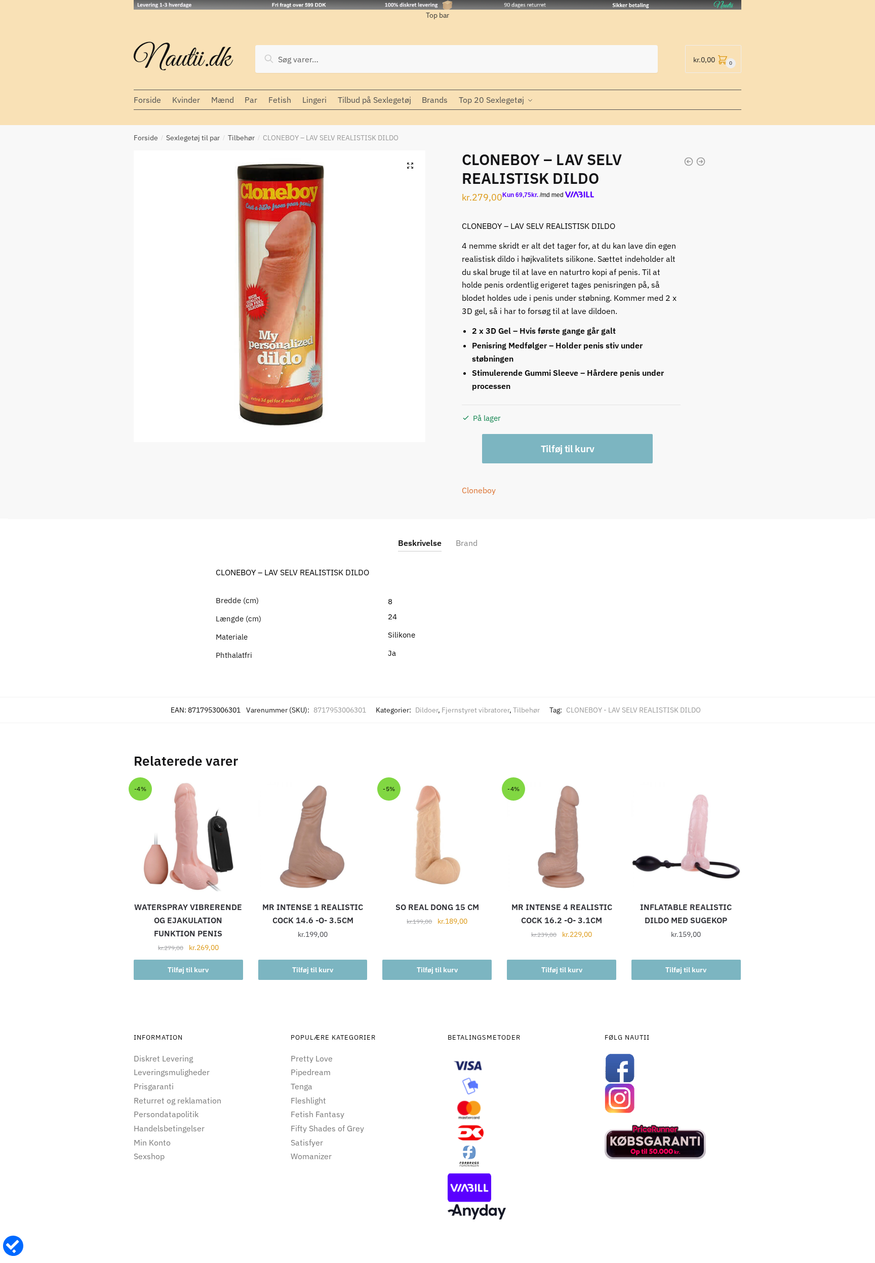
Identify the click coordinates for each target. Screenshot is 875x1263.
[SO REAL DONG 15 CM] (437, 836)
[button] (410, 165)
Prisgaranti (154, 1086)
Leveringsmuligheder (172, 1072)
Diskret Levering (163, 1058)
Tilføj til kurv (567, 449)
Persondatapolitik (166, 1114)
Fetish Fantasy (317, 1114)
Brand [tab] (467, 543)
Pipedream (311, 1072)
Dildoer (426, 710)
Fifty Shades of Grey (327, 1128)
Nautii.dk (182, 59)
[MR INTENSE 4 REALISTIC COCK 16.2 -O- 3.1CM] (561, 837)
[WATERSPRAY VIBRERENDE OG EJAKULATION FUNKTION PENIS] (188, 837)
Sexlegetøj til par (193, 137)
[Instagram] (673, 1098)
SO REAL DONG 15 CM (437, 907)
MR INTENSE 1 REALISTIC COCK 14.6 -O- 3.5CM (312, 913)
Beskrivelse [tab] (420, 543)
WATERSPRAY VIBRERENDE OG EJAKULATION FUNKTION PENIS (188, 920)
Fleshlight (308, 1100)
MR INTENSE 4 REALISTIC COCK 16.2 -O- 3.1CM (561, 913)
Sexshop (149, 1156)
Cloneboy (479, 490)
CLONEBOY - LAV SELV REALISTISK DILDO (633, 710)
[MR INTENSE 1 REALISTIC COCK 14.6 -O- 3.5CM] (313, 837)
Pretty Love (312, 1058)
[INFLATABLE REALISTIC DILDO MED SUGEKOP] (686, 837)
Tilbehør (241, 137)
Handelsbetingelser (169, 1128)
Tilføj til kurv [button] (188, 969)
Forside (146, 137)
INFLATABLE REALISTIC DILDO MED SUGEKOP (686, 913)
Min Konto (152, 1142)
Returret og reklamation (177, 1100)
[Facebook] (673, 1068)
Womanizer (311, 1156)
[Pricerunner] (673, 1142)
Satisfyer (307, 1142)
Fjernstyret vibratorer (475, 710)
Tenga (301, 1086)
